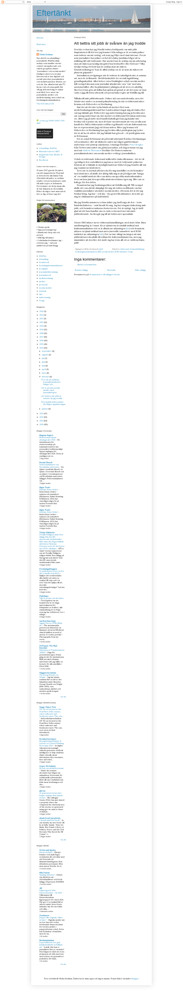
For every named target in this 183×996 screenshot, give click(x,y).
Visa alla (63, 697)
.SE (40, 888)
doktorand (124, 249)
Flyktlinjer (44, 596)
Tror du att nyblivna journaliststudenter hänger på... (51, 382)
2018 (42, 333)
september (47, 351)
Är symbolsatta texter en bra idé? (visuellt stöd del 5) (51, 572)
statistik (42, 291)
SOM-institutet (121, 252)
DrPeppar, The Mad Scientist (48, 647)
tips (40, 294)
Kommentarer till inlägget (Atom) (105, 274)
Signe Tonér (44, 487)
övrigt (130, 252)
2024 (42, 315)
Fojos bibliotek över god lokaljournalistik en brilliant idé (51, 944)
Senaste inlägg (81, 270)
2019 (42, 329)
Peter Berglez (136, 144)
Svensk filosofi (45, 462)
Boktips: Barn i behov (48, 489)
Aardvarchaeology (47, 621)
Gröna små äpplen (47, 850)
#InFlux (42, 256)
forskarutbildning (137, 249)
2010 (42, 424)
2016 (42, 340)
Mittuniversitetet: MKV (49, 151)
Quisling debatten (47, 875)
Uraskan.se (44, 915)
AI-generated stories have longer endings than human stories (51, 795)
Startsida (111, 270)
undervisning (45, 297)
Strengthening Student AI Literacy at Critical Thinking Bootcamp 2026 (51, 743)
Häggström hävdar (47, 673)
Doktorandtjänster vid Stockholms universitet (49, 466)
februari (46, 376)
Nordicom (43, 160)
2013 (42, 413)
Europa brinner (46, 852)
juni (44, 362)
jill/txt (42, 791)
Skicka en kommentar (87, 264)
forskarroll (44, 262)
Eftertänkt (54, 12)
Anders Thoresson (92, 150)
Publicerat (58, 30)
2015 (42, 344)
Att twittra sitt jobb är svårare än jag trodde (51, 397)
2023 (42, 318)
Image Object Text (47, 707)
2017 (42, 337)
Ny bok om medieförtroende (51, 768)
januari (45, 409)
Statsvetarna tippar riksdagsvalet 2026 (47, 438)
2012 (42, 417)
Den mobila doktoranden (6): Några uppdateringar (53, 403)
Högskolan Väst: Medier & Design (50, 155)
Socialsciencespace (47, 739)
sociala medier (108, 252)
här (127, 228)
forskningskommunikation (86, 252)
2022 (42, 322)
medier (42, 281)
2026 (42, 311)
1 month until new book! (49, 820)
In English (84, 30)
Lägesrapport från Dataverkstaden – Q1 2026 (50, 891)
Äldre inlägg (140, 270)
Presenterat (71, 30)
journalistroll (45, 275)
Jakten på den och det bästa (51, 598)
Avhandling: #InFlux (48, 148)
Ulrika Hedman (46, 54)
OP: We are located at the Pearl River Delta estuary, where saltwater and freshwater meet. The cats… (51, 712)
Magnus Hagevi (46, 435)
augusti (45, 354)
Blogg (47, 30)
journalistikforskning (48, 272)
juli (43, 358)
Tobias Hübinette (47, 532)
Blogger (135, 978)
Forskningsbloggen (48, 569)
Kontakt (37, 30)
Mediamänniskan (46, 940)
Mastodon (41, 44)
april (44, 369)
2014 (42, 348)
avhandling (43, 259)
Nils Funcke (44, 872)
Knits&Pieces (97, 30)
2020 (42, 326)
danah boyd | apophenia (49, 818)
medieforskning (46, 278)
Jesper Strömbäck (47, 766)
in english (43, 269)
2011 (42, 420)
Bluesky (40, 38)
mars (44, 373)
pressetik (43, 284)
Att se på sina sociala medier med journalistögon (50, 390)
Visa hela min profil (45, 103)
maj (43, 365)
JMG (99, 252)
